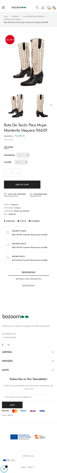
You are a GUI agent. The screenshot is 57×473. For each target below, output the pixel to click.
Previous (6, 105)
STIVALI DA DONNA (21, 211)
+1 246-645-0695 (9, 337)
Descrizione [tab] (28, 272)
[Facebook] (2, 345)
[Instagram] (9, 345)
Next (51, 105)
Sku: (5, 214)
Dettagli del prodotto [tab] (28, 278)
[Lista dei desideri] (48, 7)
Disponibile (9, 208)
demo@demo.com (9, 333)
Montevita (14, 204)
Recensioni (28, 285)
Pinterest (35, 221)
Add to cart (22, 184)
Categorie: (8, 211)
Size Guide (8, 147)
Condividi (10, 221)
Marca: (7, 204)
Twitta (23, 221)
